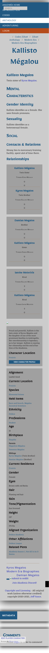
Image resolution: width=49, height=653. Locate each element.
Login (5, 30)
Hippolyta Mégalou (17, 446)
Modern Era (30, 40)
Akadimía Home (11, 4)
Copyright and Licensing (17, 590)
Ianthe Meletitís (24, 273)
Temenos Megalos (16, 450)
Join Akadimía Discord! (24, 583)
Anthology (9, 20)
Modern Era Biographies (24, 43)
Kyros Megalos (29, 80)
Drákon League (15, 543)
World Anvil (13, 641)
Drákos (12, 414)
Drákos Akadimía (16, 535)
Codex (6, 15)
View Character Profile (24, 362)
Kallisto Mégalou (24, 168)
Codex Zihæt (21, 37)
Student (12, 423)
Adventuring (10, 25)
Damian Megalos (24, 221)
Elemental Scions (16, 394)
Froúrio (12, 358)
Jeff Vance (35, 596)
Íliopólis (12, 440)
